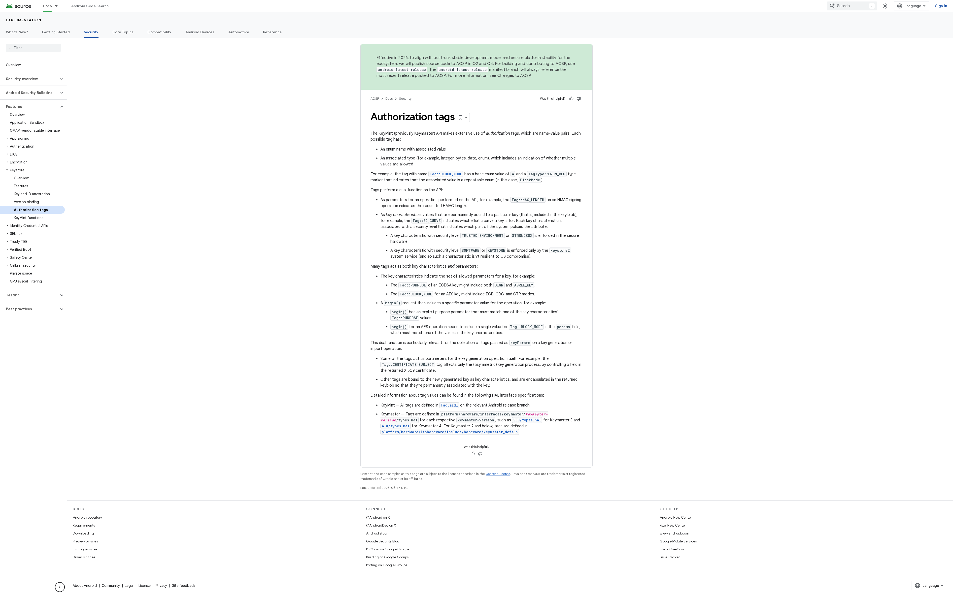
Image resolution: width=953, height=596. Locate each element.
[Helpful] (571, 98)
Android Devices (200, 32)
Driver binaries (84, 557)
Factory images (85, 549)
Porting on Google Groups (386, 565)
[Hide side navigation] (60, 587)
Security (91, 32)
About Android (85, 586)
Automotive (238, 32)
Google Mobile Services (678, 541)
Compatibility (159, 32)
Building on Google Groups (387, 557)
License (144, 586)
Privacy (161, 586)
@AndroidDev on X (381, 525)
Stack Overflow (672, 549)
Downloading (83, 533)
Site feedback (183, 586)
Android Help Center (676, 517)
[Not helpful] (578, 98)
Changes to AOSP (514, 75)
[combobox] (852, 5)
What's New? (17, 32)
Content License (498, 474)
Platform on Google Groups (387, 549)
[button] (29, 79)
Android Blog (376, 533)
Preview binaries (85, 541)
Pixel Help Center (673, 525)
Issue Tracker (670, 557)
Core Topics (123, 32)
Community (111, 586)
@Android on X (378, 517)
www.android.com (674, 533)
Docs (47, 6)
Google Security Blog (382, 541)
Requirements (84, 525)
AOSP (375, 98)
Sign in (941, 6)
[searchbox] (33, 48)
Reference (272, 32)
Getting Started (56, 32)
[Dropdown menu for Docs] (58, 6)
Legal (129, 586)
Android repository (87, 517)
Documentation (23, 20)
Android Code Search (90, 6)
